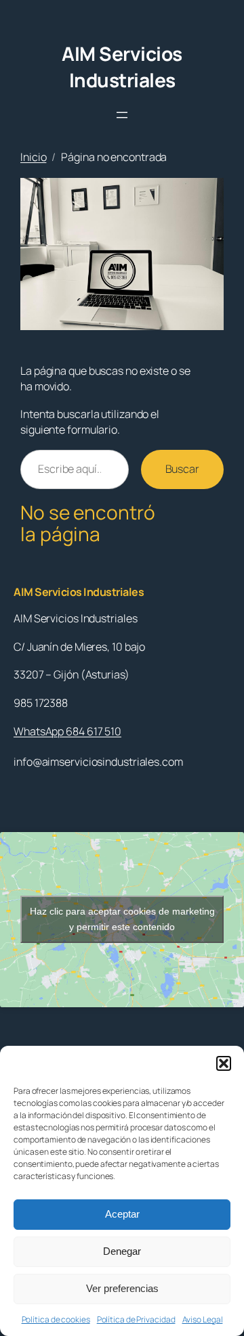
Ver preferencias (122, 1288)
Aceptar (122, 1214)
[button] (223, 1063)
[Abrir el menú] (122, 115)
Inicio (33, 156)
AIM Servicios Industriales (122, 67)
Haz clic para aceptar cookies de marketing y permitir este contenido (122, 919)
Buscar (182, 468)
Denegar (122, 1251)
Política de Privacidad (136, 1319)
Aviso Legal (202, 1319)
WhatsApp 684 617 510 (67, 731)
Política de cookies (56, 1319)
